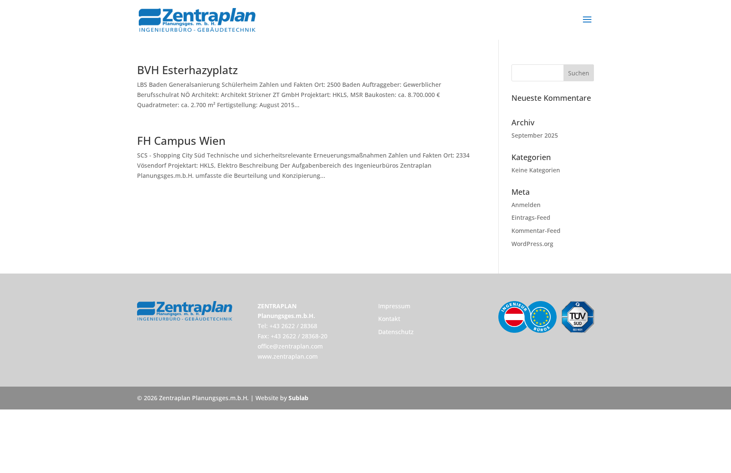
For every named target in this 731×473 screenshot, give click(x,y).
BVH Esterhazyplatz (187, 69)
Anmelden (526, 205)
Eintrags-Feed (530, 217)
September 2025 (534, 135)
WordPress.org (532, 244)
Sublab (298, 398)
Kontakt (389, 319)
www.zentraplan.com (288, 356)
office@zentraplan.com (290, 346)
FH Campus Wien (181, 140)
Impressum (394, 306)
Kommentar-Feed (536, 231)
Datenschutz (396, 332)
